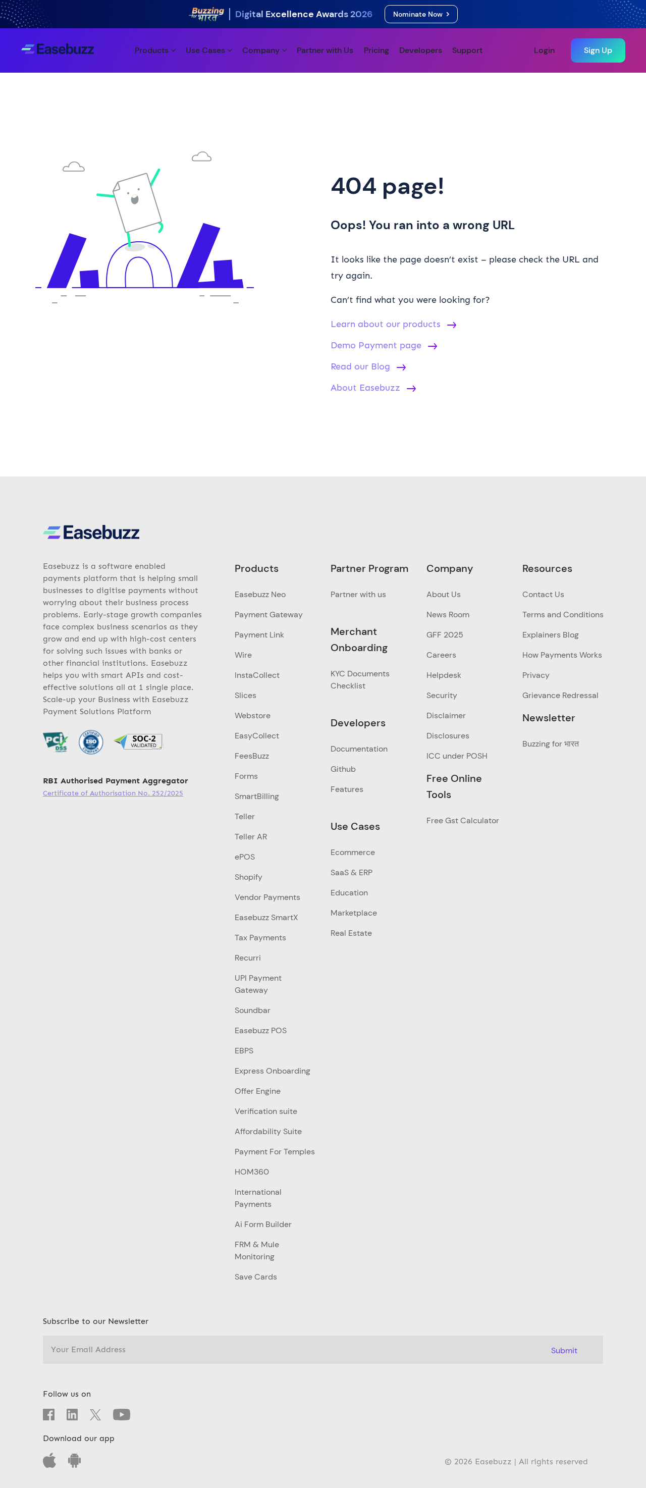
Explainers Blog (550, 634)
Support (467, 50)
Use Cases (206, 50)
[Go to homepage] (57, 50)
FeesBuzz (252, 756)
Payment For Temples (275, 1151)
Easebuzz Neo (260, 594)
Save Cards (256, 1276)
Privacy (536, 675)
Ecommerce (353, 852)
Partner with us (358, 594)
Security (441, 695)
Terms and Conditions (563, 614)
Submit (564, 1350)
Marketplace (354, 913)
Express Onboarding (272, 1071)
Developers (420, 50)
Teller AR (251, 836)
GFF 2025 (444, 634)
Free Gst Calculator (462, 820)
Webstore (253, 715)
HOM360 (252, 1171)
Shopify (248, 877)
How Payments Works (562, 655)
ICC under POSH (457, 756)
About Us (443, 594)
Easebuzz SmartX (266, 917)
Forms (246, 776)
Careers (441, 655)
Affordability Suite (268, 1131)
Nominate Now (420, 14)
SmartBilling (257, 796)
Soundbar (253, 1010)
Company (262, 50)
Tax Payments (260, 937)
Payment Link (259, 634)
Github (343, 769)
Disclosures (447, 735)
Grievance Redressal (560, 695)
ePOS (245, 857)
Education (349, 892)
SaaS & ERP (351, 872)
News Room (447, 614)
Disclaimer (446, 715)
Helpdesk (443, 675)
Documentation (359, 748)
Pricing (376, 50)
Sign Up (598, 50)
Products (153, 50)
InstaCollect (257, 675)
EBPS (244, 1050)
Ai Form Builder (263, 1224)
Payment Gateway (269, 614)
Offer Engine (258, 1091)
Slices (245, 695)
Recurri (248, 957)
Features (347, 789)
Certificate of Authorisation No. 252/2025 (113, 793)
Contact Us (543, 594)
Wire (243, 655)
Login (544, 50)
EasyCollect (257, 735)
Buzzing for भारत (550, 743)
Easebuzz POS (261, 1030)
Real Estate (351, 933)
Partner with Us (325, 50)
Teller (245, 816)
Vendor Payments (267, 897)
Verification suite (266, 1111)
